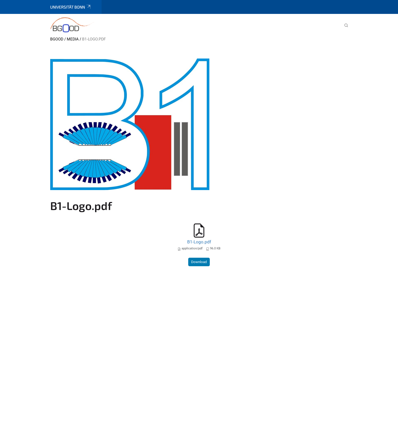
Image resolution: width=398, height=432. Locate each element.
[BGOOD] (72, 25)
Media (73, 39)
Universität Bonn (67, 7)
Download (199, 262)
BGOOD (56, 39)
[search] (344, 28)
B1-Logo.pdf (199, 241)
